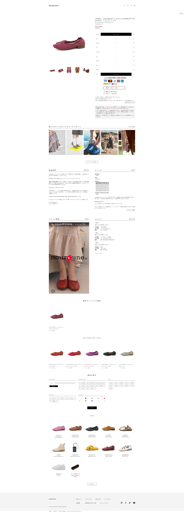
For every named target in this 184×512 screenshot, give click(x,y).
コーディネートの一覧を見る (91, 161)
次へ (87, 40)
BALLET (55, 511)
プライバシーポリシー (104, 503)
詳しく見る (114, 93)
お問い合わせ (98, 499)
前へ (50, 40)
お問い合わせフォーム (130, 102)
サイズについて (88, 499)
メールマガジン (107, 499)
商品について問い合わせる (111, 91)
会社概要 (78, 503)
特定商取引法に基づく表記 (90, 503)
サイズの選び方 (53, 203)
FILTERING (91, 407)
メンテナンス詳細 (131, 210)
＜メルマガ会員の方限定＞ (115, 77)
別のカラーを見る (114, 87)
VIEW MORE (91, 484)
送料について (79, 499)
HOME (50, 511)
